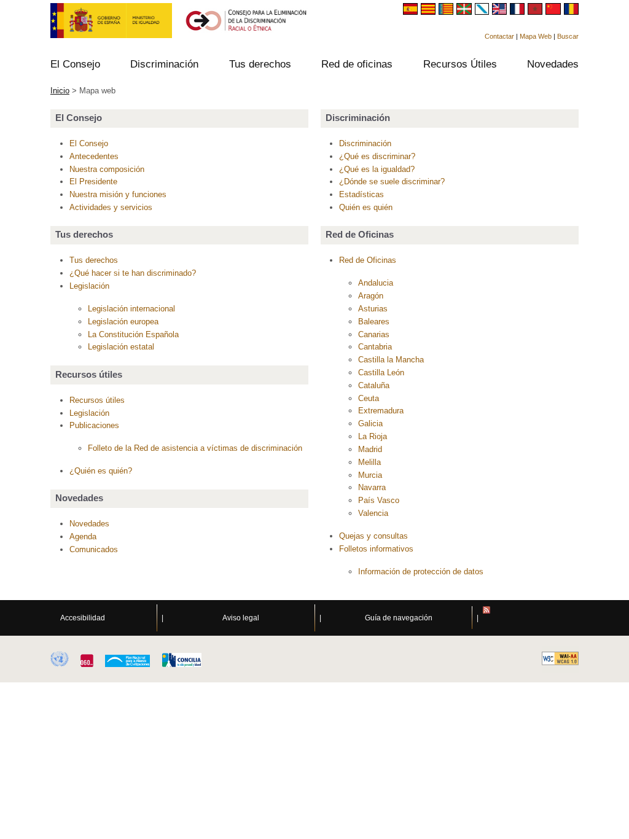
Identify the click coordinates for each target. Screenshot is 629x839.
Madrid (370, 449)
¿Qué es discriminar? (377, 156)
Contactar (499, 36)
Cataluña (373, 385)
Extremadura (381, 410)
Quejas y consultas (373, 535)
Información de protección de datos (420, 571)
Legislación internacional (131, 308)
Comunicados (93, 549)
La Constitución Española (133, 334)
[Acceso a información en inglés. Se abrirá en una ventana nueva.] (501, 11)
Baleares (373, 321)
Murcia (370, 475)
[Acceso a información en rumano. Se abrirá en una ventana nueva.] (571, 11)
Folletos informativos (376, 548)
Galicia (370, 423)
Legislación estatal (121, 346)
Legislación (89, 286)
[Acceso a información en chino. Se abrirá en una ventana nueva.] (554, 11)
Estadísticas (361, 194)
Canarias (373, 334)
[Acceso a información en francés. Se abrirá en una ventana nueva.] (519, 11)
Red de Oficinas (367, 260)
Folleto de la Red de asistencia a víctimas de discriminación (195, 448)
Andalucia (375, 282)
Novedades (89, 523)
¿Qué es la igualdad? (377, 169)
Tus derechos (93, 260)
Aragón (370, 295)
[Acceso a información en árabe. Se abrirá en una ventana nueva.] (536, 11)
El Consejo (88, 143)
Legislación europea (123, 321)
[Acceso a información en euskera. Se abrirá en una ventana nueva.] (465, 11)
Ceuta (368, 398)
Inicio (59, 90)
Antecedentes (94, 156)
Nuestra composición (106, 169)
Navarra (372, 487)
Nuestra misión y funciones (117, 194)
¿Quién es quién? (100, 470)
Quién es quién (366, 207)
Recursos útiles (97, 400)
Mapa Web (536, 36)
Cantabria (375, 346)
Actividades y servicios (110, 207)
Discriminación (365, 143)
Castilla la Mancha (391, 359)
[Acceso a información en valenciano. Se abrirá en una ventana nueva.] (447, 11)
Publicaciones (94, 425)
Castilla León (381, 372)
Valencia (373, 513)
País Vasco (378, 500)
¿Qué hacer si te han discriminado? (132, 273)
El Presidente (93, 181)
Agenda (82, 536)
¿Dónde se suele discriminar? (392, 181)
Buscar (568, 36)
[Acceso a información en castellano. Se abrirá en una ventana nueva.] (412, 11)
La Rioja (372, 436)
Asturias (373, 308)
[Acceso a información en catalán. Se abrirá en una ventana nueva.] (430, 11)
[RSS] (556, 618)
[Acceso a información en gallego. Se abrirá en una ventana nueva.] (483, 11)
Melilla (369, 462)
